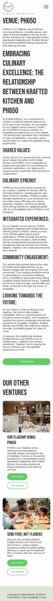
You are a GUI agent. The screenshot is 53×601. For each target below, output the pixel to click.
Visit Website (26, 361)
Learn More (17, 476)
